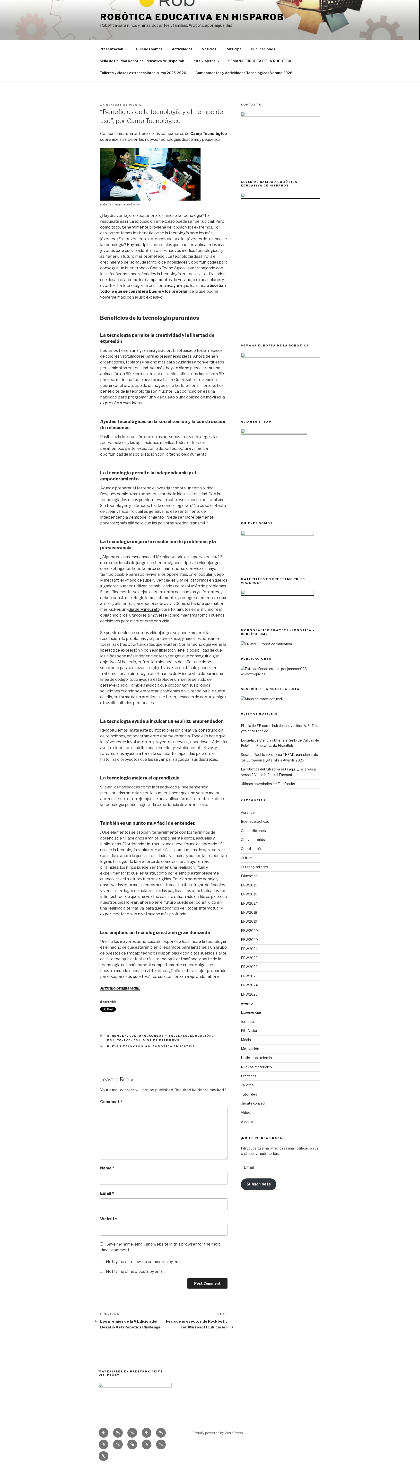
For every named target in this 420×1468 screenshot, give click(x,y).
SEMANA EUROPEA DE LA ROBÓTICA (259, 61)
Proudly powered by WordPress (217, 1433)
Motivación (119, 1039)
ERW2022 (249, 958)
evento (247, 1003)
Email (107, 1193)
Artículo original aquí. (120, 988)
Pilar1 (135, 104)
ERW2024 (249, 985)
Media (246, 1040)
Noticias (209, 49)
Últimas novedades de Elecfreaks (268, 784)
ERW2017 (249, 903)
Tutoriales (249, 1094)
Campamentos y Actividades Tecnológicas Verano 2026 (243, 73)
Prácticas (248, 1076)
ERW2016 (249, 894)
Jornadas (248, 1021)
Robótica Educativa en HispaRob (192, 17)
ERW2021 (249, 949)
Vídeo (245, 1112)
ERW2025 (249, 994)
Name (107, 1168)
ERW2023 (249, 976)
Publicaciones (263, 49)
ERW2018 (249, 912)
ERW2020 (249, 931)
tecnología (114, 244)
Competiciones (253, 831)
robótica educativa (174, 1046)
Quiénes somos (149, 49)
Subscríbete (258, 1184)
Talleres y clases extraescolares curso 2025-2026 (143, 73)
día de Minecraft (144, 609)
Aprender (117, 1035)
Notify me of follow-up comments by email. (145, 1261)
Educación (201, 1035)
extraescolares (207, 279)
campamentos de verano (168, 279)
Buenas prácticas (255, 821)
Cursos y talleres (168, 1035)
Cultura (138, 1035)
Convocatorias (253, 840)
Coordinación (251, 849)
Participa (234, 49)
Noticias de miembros (156, 1039)
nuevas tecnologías (128, 1046)
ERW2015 (249, 885)
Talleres (247, 1085)
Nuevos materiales (256, 1067)
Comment (111, 1101)
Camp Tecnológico (208, 133)
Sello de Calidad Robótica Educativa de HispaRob (142, 61)
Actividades (182, 49)
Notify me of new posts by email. (135, 1271)
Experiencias (251, 1012)
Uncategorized (253, 1103)
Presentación (111, 49)
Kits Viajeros (204, 61)
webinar (247, 1121)
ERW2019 (249, 921)
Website (108, 1219)
